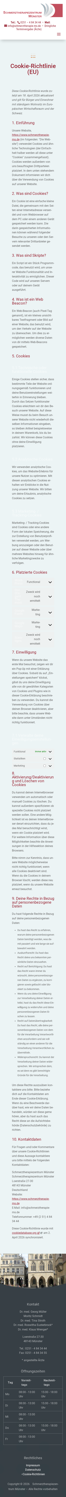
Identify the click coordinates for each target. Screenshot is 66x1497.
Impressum (33, 1465)
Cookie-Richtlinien (34, 1474)
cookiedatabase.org (24, 1233)
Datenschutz (33, 1469)
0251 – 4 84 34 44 (30, 22)
